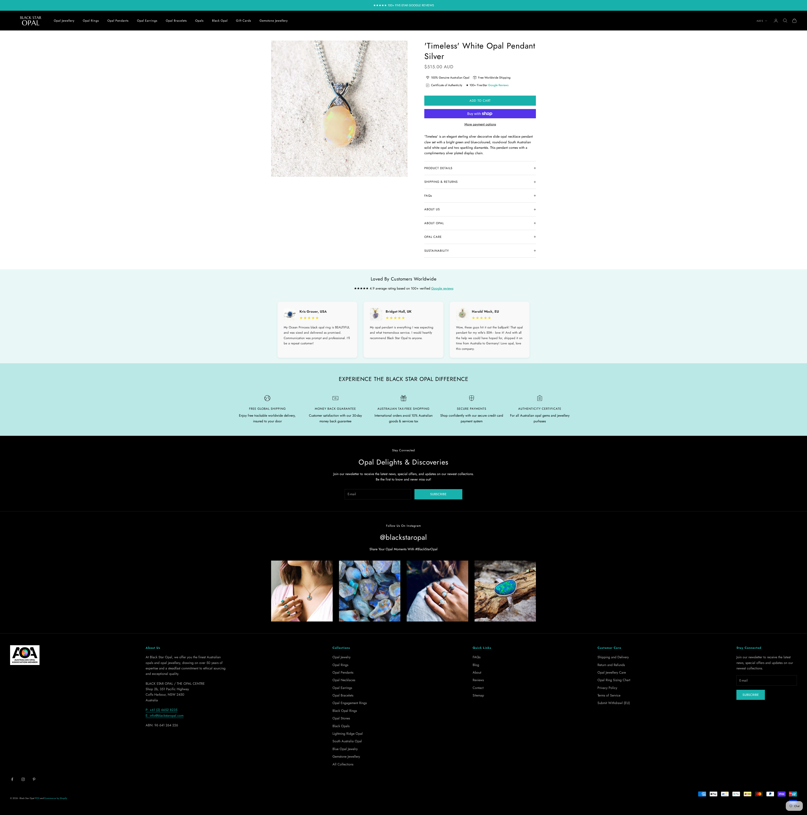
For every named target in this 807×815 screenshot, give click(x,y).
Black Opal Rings (344, 710)
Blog (476, 664)
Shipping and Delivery (613, 657)
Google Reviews (498, 85)
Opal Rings (91, 20)
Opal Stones (341, 718)
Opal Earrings (147, 20)
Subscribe (438, 494)
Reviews (478, 680)
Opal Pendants (118, 20)
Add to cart (480, 100)
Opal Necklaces (343, 680)
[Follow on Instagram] (23, 779)
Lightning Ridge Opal (347, 733)
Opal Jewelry (341, 657)
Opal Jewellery (64, 20)
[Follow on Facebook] (12, 779)
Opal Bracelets (176, 20)
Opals (199, 20)
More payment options (480, 124)
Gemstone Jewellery (274, 20)
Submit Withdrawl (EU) (613, 702)
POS (37, 798)
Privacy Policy (607, 687)
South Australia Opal (347, 741)
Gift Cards (243, 20)
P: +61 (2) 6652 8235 (161, 709)
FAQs (476, 657)
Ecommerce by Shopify (55, 798)
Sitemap (478, 695)
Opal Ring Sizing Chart (613, 680)
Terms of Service (608, 695)
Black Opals (340, 726)
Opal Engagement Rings (349, 702)
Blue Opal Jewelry (345, 749)
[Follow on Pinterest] (34, 779)
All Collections (342, 764)
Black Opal (220, 20)
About (477, 672)
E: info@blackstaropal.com (164, 715)
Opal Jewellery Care (611, 672)
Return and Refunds (611, 664)
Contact (478, 687)
